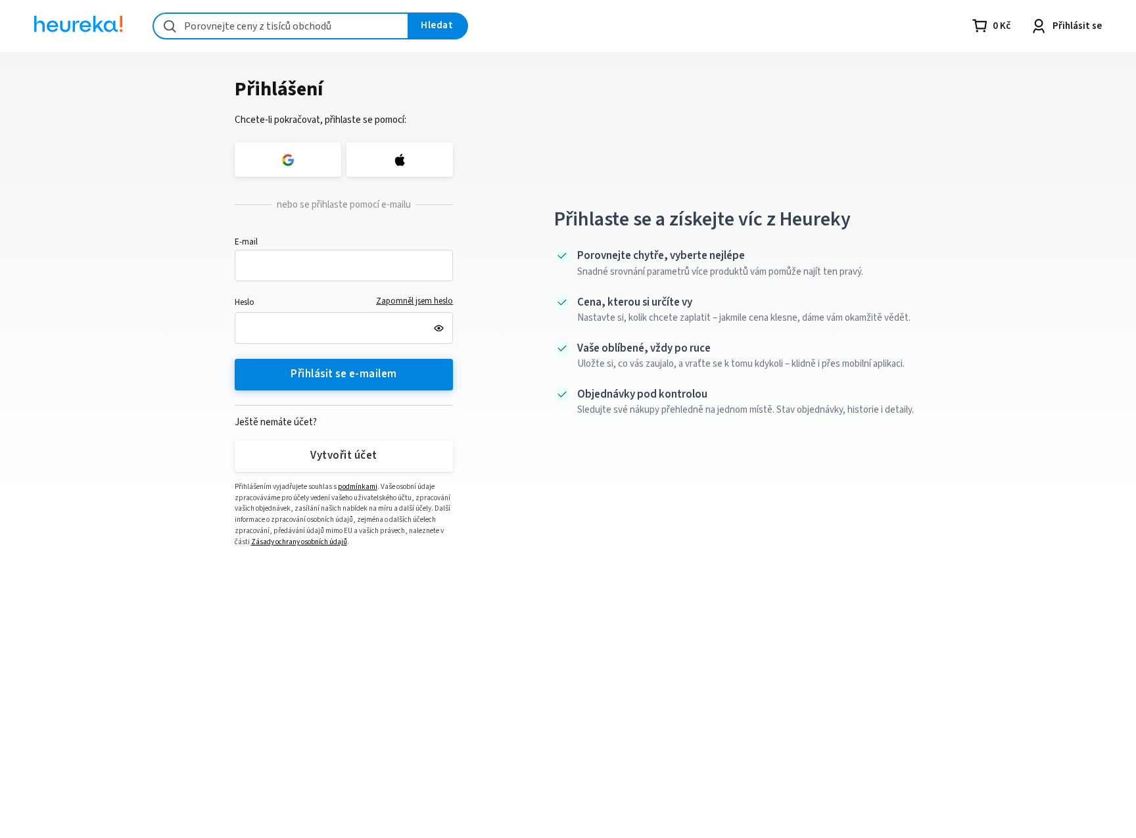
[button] (344, 265)
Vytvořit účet (343, 455)
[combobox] (281, 25)
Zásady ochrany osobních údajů (299, 541)
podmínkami (357, 486)
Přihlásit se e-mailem (343, 374)
